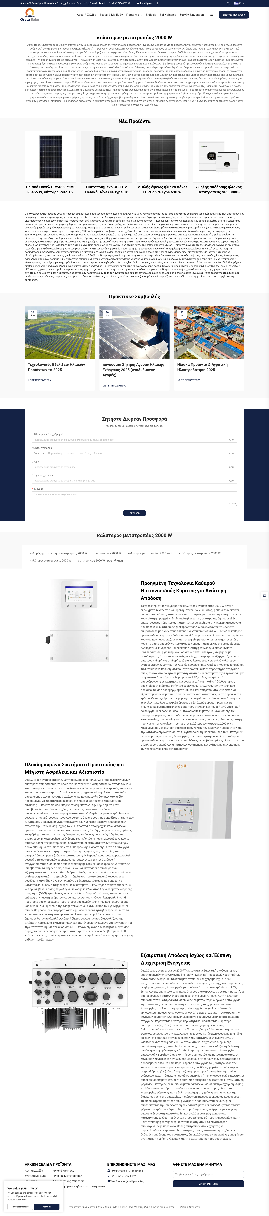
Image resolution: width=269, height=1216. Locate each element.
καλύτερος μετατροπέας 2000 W (200, 553)
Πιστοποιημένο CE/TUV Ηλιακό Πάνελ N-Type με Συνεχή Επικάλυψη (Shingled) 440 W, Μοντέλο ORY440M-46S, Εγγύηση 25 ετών (106, 190)
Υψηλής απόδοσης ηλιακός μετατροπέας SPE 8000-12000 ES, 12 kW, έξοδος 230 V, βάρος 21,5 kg (218, 190)
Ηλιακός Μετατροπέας (67, 1175)
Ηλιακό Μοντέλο (63, 1170)
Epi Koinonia (168, 15)
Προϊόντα (132, 15)
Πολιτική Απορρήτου (189, 1207)
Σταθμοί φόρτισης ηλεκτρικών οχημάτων (79, 1186)
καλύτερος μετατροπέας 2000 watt (150, 553)
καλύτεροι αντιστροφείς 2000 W (50, 560)
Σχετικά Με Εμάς (111, 15)
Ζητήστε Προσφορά (234, 14)
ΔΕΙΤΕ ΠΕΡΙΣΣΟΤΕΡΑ (39, 380)
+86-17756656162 (121, 3)
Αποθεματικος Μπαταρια (69, 1181)
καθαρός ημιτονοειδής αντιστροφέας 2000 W (58, 553)
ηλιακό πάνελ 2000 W (107, 553)
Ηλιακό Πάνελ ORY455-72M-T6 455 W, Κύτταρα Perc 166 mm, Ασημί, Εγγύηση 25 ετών (50, 190)
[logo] (30, 14)
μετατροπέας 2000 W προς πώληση (100, 560)
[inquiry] (264, 595)
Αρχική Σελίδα (86, 15)
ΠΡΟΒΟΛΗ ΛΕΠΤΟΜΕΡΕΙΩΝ (50, 156)
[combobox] (39, 453)
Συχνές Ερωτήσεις (192, 15)
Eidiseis (151, 15)
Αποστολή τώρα (208, 1183)
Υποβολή (135, 513)
